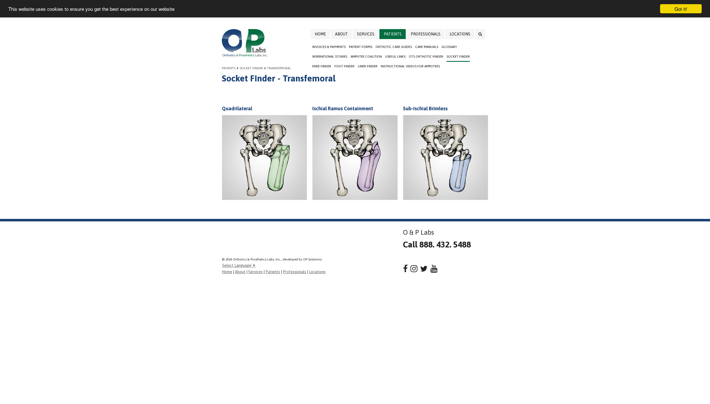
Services (365, 34)
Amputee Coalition (366, 56)
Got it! (680, 8)
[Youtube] (433, 268)
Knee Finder (321, 66)
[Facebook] (405, 268)
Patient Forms (360, 47)
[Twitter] (424, 268)
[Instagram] (413, 268)
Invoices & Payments (329, 47)
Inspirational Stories (329, 56)
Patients (393, 34)
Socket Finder (458, 56)
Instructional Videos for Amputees (410, 66)
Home (320, 34)
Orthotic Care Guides (394, 47)
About (341, 34)
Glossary (449, 47)
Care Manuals (426, 47)
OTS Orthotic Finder (426, 56)
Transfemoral (279, 68)
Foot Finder (344, 66)
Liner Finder (367, 66)
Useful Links (395, 56)
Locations (460, 34)
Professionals (425, 34)
